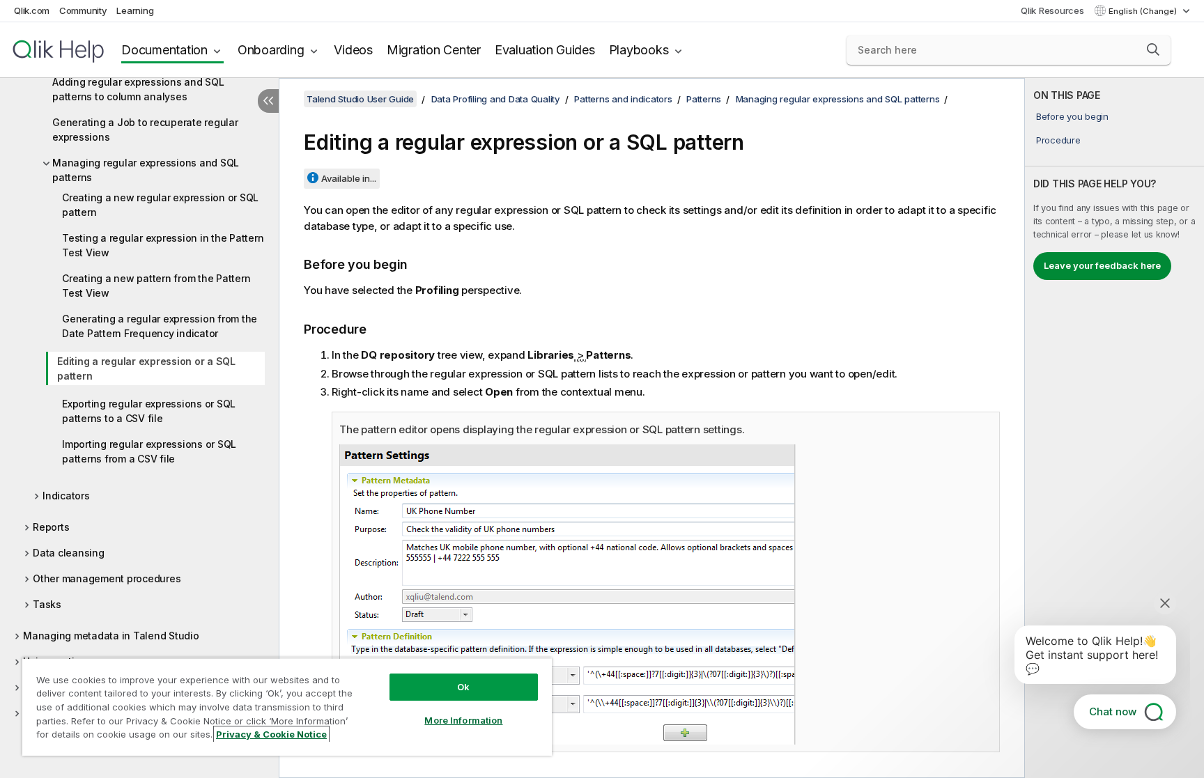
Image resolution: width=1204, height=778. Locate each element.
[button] (1153, 49)
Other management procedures (106, 578)
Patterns (703, 98)
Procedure (1058, 140)
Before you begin (1072, 116)
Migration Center (434, 49)
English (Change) (1144, 11)
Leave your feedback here (1102, 265)
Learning (134, 10)
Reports (51, 527)
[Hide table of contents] (268, 101)
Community (83, 10)
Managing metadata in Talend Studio (111, 635)
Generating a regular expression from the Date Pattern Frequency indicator (159, 326)
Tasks (47, 604)
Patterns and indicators (623, 98)
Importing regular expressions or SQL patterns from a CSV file (149, 451)
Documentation (164, 49)
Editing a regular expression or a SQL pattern (146, 368)
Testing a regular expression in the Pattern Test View (162, 245)
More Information (463, 720)
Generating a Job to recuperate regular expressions (145, 129)
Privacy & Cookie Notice (271, 734)
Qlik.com (31, 10)
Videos (353, 49)
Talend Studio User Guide (360, 98)
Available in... (348, 178)
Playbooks (639, 49)
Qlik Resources (1052, 10)
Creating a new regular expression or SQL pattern (160, 205)
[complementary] (1114, 428)
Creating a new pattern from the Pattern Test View (156, 285)
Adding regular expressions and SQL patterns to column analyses (138, 89)
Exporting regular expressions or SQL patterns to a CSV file (149, 411)
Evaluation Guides (545, 49)
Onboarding (271, 49)
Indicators (66, 495)
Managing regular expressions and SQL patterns (145, 170)
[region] (287, 707)
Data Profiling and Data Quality (495, 98)
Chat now (1112, 711)
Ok (463, 686)
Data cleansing (69, 553)
